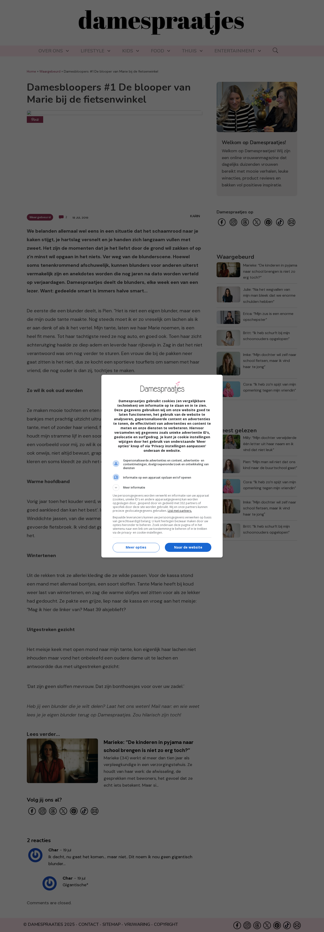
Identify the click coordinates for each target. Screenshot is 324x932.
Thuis (189, 51)
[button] (162, 487)
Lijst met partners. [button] (180, 511)
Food (157, 51)
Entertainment (234, 51)
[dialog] (162, 466)
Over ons (50, 51)
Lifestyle (92, 51)
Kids (127, 51)
